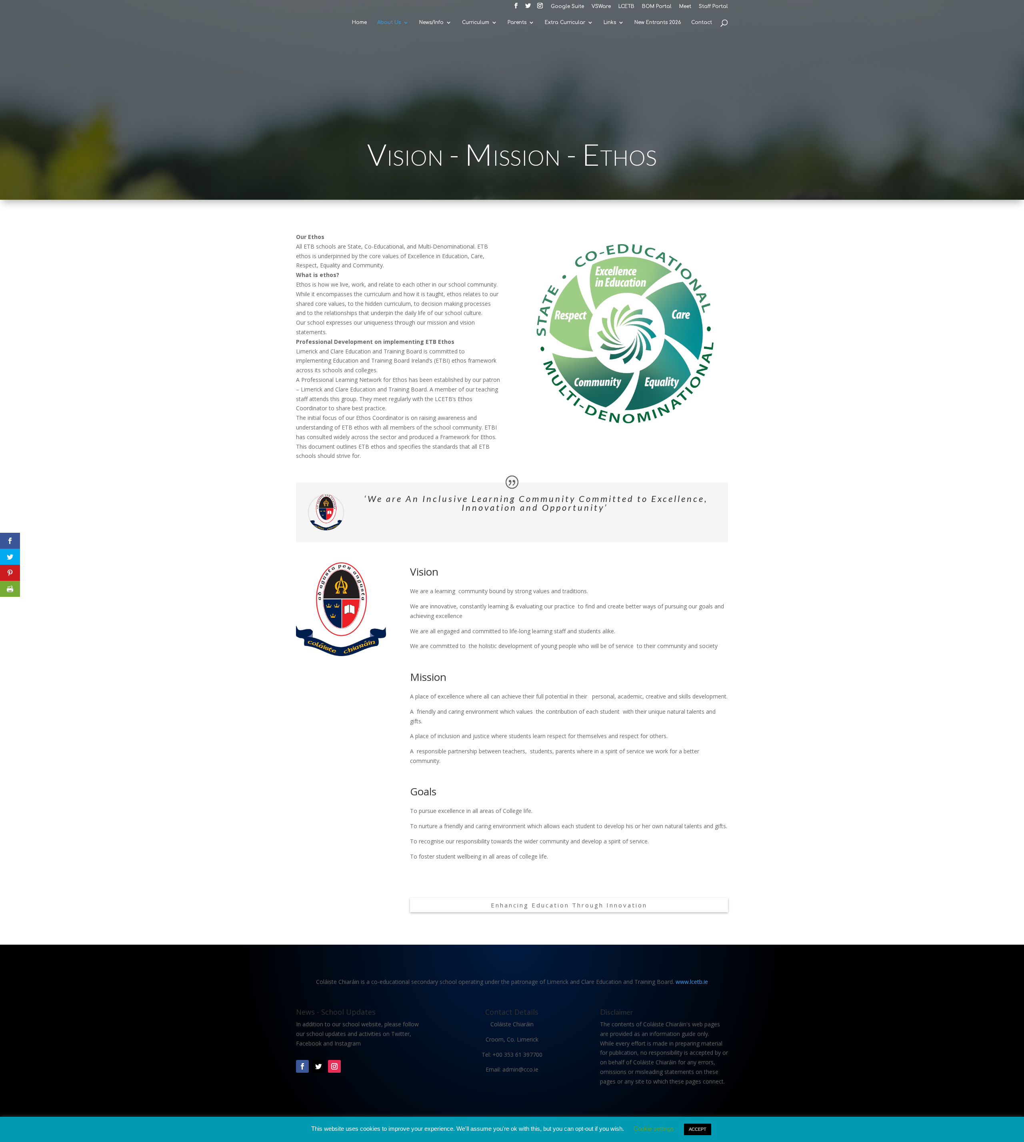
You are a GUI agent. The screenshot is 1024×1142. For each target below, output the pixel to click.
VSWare (601, 6)
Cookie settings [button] (654, 1128)
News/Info (431, 22)
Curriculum (475, 22)
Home (359, 22)
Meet (685, 6)
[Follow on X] (318, 1066)
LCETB (626, 6)
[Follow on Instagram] (334, 1066)
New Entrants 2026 (657, 22)
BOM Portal (657, 6)
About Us (389, 22)
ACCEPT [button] (697, 1129)
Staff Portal (713, 6)
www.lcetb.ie (692, 981)
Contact (701, 22)
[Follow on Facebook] (302, 1066)
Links (610, 22)
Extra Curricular (565, 22)
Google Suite (567, 6)
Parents (517, 22)
